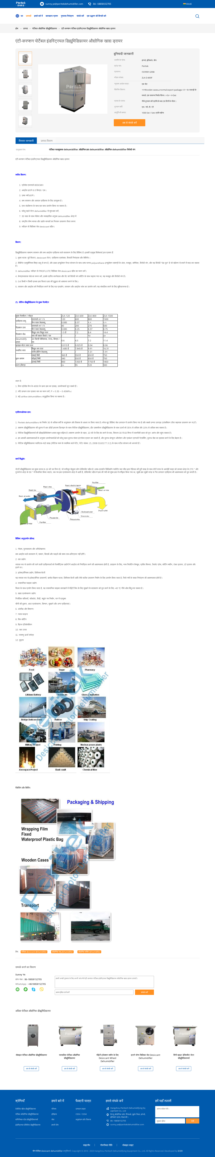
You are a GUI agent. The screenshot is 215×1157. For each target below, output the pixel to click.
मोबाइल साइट (128, 1145)
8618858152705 (37, 983)
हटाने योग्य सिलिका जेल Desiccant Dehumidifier (145, 1056)
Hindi (189, 3)
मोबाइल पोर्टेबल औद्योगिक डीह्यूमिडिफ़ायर (31, 1054)
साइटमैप (86, 1145)
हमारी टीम (55, 1124)
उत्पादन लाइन (80, 1108)
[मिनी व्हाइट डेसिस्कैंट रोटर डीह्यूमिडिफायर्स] (184, 1035)
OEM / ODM (81, 1114)
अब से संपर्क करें (129, 122)
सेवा (52, 1119)
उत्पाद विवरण (47, 140)
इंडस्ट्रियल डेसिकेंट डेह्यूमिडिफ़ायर (27, 1124)
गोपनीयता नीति (106, 1145)
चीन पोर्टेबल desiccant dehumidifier (48, 1150)
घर (22, 15)
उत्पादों (28, 15)
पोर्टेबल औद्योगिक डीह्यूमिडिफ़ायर (27, 1114)
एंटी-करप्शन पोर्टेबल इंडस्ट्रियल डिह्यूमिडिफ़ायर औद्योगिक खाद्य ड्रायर (88, 28)
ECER (180, 1150)
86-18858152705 (33, 979)
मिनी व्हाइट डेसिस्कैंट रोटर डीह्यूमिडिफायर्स (183, 1056)
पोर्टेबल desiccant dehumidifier (34, 951)
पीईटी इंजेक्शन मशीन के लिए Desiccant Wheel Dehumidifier (107, 1058)
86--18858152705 (102, 4)
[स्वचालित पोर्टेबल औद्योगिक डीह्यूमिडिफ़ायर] (70, 1035)
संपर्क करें (80, 15)
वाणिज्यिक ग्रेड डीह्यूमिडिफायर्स (26, 1119)
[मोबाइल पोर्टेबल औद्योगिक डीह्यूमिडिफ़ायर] (31, 1035)
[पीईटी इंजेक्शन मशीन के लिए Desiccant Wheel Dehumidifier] (108, 1035)
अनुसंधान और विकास (83, 1119)
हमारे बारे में (38, 15)
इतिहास (54, 1114)
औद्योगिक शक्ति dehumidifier (89, 951)
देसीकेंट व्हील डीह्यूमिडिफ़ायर (25, 1108)
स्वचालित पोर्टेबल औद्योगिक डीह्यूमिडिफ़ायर (69, 1056)
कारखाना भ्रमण (52, 15)
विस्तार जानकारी (26, 140)
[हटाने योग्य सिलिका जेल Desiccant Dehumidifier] (146, 1035)
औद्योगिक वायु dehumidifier (62, 951)
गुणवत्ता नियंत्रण (67, 15)
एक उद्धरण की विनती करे (96, 15)
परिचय (53, 1108)
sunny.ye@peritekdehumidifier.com (64, 3)
